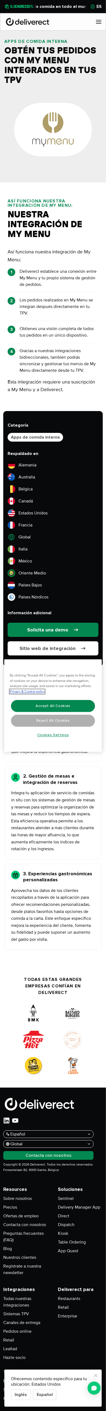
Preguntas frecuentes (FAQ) (23, 1237)
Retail (8, 1340)
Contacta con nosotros (24, 1224)
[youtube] (15, 1120)
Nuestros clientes (19, 1257)
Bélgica (25, 489)
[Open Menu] (98, 22)
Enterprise (67, 1316)
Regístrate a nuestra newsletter (22, 1269)
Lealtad (10, 1349)
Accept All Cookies (53, 706)
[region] (53, 705)
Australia (26, 477)
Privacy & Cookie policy (27, 691)
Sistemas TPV (16, 1314)
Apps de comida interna (35, 437)
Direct (63, 1216)
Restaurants (69, 1298)
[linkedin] (6, 1120)
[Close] (95, 1375)
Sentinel (66, 1198)
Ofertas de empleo (21, 1216)
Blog (7, 1248)
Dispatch (66, 1224)
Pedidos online (17, 1331)
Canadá (25, 501)
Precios (10, 1207)
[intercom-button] (94, 1388)
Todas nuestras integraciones (17, 1302)
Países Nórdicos (33, 597)
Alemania (27, 465)
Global (24, 537)
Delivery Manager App (79, 1207)
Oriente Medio (32, 573)
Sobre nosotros (17, 1198)
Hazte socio (14, 1357)
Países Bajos (30, 585)
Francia (25, 525)
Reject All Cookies (53, 720)
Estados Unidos (33, 513)
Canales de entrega (21, 1322)
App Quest (68, 1251)
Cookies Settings (53, 735)
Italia (22, 549)
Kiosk (63, 1233)
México (25, 561)
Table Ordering (72, 1242)
